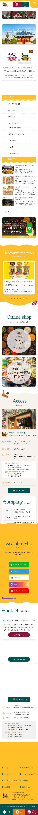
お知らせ (11, 116)
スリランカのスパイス (16, 134)
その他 (10, 147)
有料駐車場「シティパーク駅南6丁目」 (20, 465)
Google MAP (20, 491)
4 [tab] (21, 299)
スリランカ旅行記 (14, 127)
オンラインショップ (28, 774)
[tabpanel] (19, 277)
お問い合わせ (26, 787)
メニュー (7, 774)
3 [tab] (18, 299)
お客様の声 (12, 140)
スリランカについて (10, 781)
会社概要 (7, 787)
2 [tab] (14, 299)
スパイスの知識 (14, 104)
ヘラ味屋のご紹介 (27, 768)
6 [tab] (27, 299)
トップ (6, 768)
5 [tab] (24, 299)
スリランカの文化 (14, 123)
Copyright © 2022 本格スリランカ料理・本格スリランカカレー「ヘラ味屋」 (19, 807)
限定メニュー (13, 110)
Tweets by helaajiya (9, 597)
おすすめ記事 (13, 153)
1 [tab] (11, 299)
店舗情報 (25, 781)
